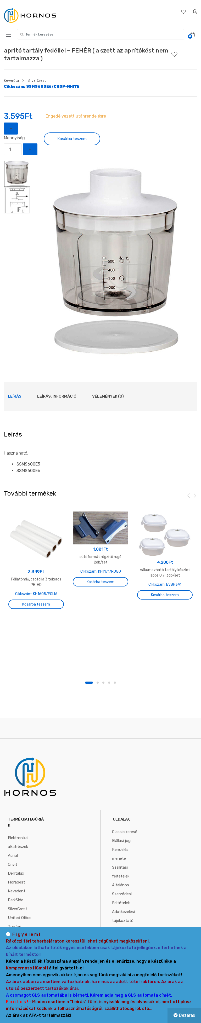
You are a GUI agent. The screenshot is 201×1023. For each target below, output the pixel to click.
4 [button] (109, 683)
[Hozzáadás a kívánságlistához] (184, 52)
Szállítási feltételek (120, 872)
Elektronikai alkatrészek (18, 842)
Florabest (16, 882)
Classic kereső (124, 831)
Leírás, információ (56, 396)
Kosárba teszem (72, 138)
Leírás (14, 396)
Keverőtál (12, 80)
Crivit (12, 864)
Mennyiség (14, 137)
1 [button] (89, 683)
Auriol (13, 855)
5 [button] (115, 683)
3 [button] (103, 683)
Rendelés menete (120, 854)
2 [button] (98, 683)
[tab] (14, 396)
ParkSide (15, 900)
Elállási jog (121, 840)
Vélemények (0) (108, 396)
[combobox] (100, 34)
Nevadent (16, 891)
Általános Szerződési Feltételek (122, 894)
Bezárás (187, 1015)
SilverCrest (36, 80)
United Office (19, 917)
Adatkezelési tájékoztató (123, 916)
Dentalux (16, 873)
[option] (116, 260)
